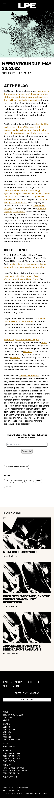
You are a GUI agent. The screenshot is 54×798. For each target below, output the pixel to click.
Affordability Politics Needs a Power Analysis (22, 648)
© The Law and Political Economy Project (25, 793)
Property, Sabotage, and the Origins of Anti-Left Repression (26, 599)
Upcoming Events (11, 758)
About (6, 712)
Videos (6, 727)
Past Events (9, 761)
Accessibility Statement (16, 787)
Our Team (7, 717)
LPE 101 (7, 732)
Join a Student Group (14, 768)
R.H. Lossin (10, 606)
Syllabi (7, 734)
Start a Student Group (15, 771)
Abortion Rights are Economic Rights (21, 339)
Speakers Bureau (11, 773)
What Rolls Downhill (20, 552)
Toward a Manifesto (13, 715)
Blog (6, 743)
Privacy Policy (11, 790)
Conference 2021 (11, 756)
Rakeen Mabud (10, 653)
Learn (6, 720)
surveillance (9, 199)
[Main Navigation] (4, 5)
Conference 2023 (11, 753)
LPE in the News (11, 739)
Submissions (9, 746)
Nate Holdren (10, 556)
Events (7, 750)
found (44, 342)
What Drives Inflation (29, 376)
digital (36, 196)
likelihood (27, 351)
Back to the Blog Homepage (17, 467)
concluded (15, 357)
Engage (7, 765)
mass (41, 196)
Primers (7, 737)
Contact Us (10, 777)
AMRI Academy (10, 729)
